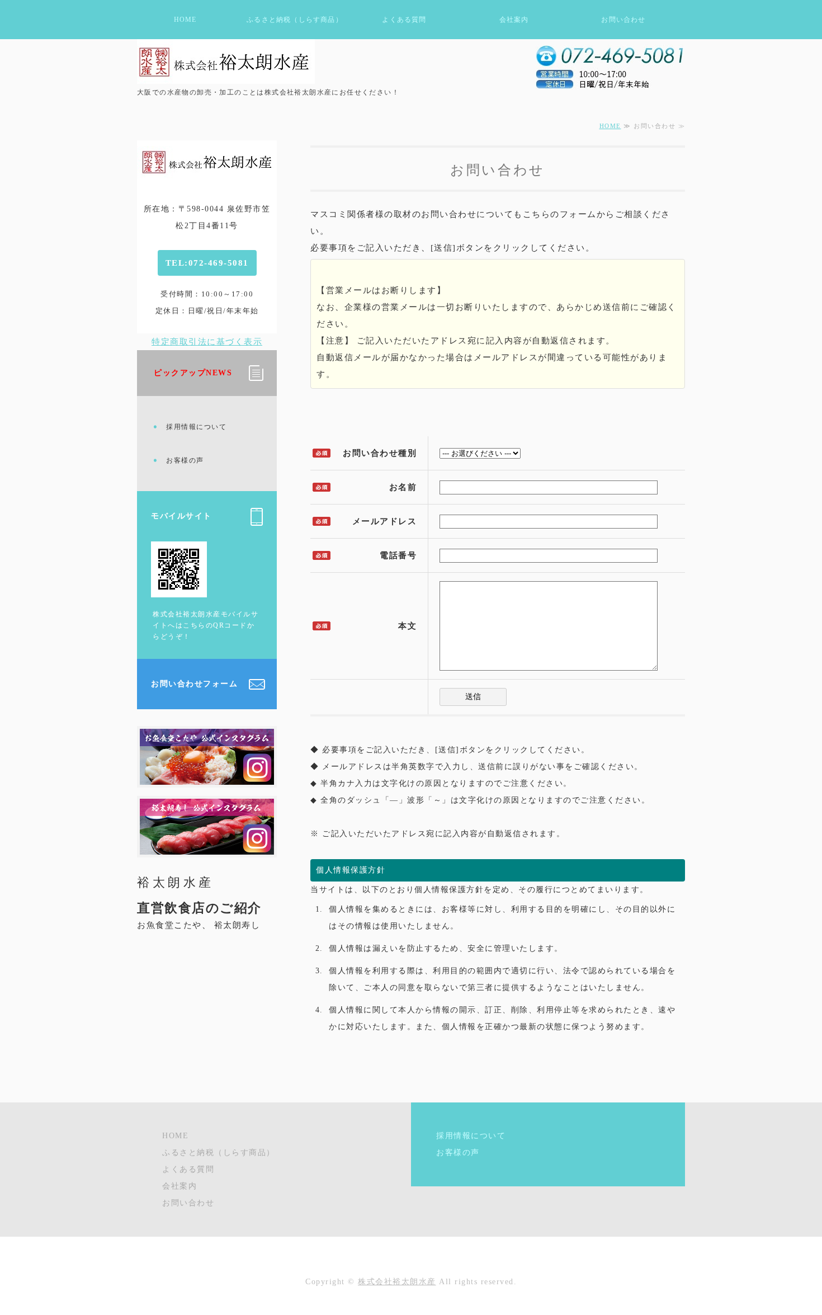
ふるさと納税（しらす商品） (295, 19)
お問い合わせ (623, 19)
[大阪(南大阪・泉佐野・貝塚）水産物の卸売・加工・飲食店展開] (226, 61)
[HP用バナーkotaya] (207, 776)
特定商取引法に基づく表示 (207, 341)
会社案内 (514, 19)
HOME (185, 19)
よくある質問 (404, 19)
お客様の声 (185, 460)
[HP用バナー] (207, 846)
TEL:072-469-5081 (207, 262)
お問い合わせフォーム (194, 684)
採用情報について (196, 427)
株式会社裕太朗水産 (397, 1282)
